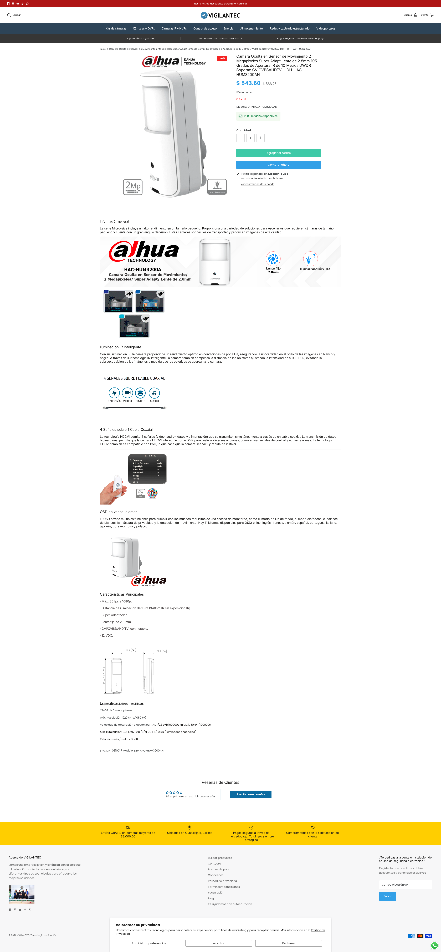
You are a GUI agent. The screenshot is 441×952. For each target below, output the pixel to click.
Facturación (216, 893)
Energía (228, 28)
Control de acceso (205, 28)
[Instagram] (13, 3)
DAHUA (241, 99)
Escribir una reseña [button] (251, 794)
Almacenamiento (251, 28)
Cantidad (243, 130)
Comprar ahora (279, 165)
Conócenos (215, 875)
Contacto (214, 864)
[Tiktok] (22, 3)
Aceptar (218, 943)
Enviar (387, 896)
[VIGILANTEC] (220, 15)
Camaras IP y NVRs (174, 28)
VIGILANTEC (23, 935)
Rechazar (288, 943)
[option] (174, 126)
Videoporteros (325, 28)
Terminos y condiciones (224, 887)
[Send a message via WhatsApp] (434, 945)
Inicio (103, 49)
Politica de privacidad (222, 881)
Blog (211, 898)
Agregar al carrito (278, 153)
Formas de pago (219, 869)
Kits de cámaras (116, 28)
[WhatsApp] (27, 3)
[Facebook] (8, 3)
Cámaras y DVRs (144, 28)
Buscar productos (220, 858)
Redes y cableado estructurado (290, 28)
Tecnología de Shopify (43, 935)
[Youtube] (18, 3)
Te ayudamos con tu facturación (230, 904)
